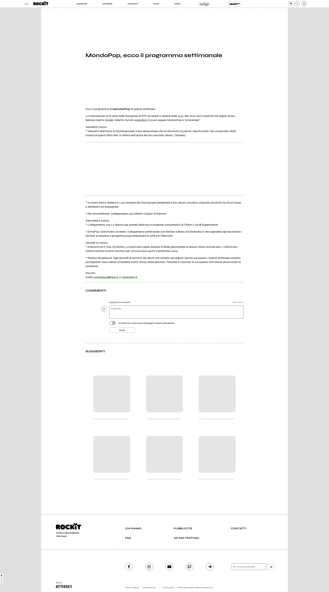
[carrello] (290, 3)
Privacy (2, 579)
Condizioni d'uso (149, 587)
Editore (57, 584)
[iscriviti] (271, 567)
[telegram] (210, 567)
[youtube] (169, 567)
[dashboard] (304, 3)
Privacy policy (168, 587)
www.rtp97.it (142, 120)
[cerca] (297, 3)
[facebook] (129, 567)
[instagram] (149, 567)
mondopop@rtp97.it (108, 277)
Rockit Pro (234, 4)
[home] (40, 4)
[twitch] (189, 567)
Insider (204, 3)
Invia (122, 330)
